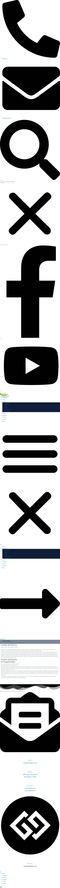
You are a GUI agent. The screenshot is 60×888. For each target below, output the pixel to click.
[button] (30, 151)
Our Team (6, 405)
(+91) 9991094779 (30, 790)
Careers (6, 407)
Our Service (4, 875)
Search (1, 182)
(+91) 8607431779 (30, 788)
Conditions (4, 415)
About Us (4, 401)
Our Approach (7, 403)
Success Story (7, 411)
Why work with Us (8, 409)
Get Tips (4, 417)
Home (3, 399)
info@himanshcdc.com (30, 763)
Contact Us (4, 419)
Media (3, 421)
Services (3, 413)
